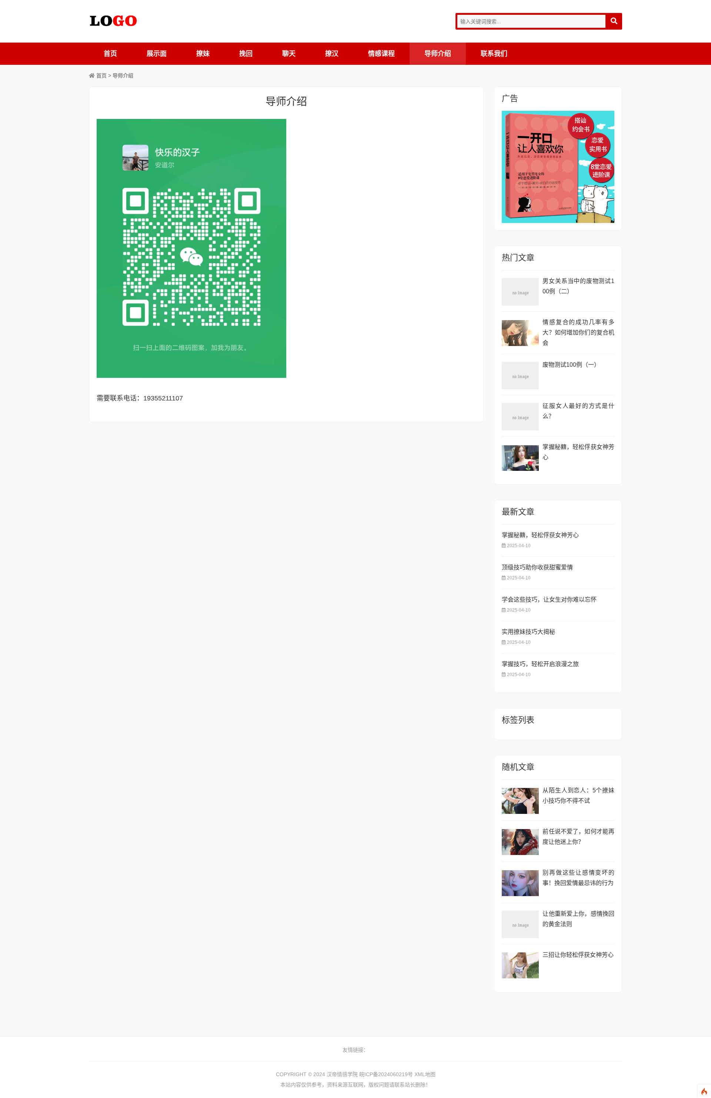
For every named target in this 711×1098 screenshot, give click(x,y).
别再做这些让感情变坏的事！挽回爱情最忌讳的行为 (578, 877)
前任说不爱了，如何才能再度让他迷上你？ (578, 836)
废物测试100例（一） (571, 365)
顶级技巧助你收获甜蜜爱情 (537, 567)
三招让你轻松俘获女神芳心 (578, 955)
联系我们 (494, 53)
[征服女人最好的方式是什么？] (520, 416)
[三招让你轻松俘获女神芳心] (520, 965)
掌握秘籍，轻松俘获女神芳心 (578, 452)
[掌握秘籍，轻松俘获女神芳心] (520, 458)
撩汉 (331, 53)
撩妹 (203, 53)
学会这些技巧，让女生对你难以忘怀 (549, 599)
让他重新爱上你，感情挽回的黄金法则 (578, 919)
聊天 (289, 53)
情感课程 (381, 53)
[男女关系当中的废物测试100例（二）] (520, 292)
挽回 (246, 53)
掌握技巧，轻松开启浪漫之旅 (540, 664)
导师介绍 (437, 53)
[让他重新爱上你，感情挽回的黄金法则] (520, 924)
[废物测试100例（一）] (520, 375)
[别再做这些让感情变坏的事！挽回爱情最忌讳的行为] (520, 883)
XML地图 (424, 1074)
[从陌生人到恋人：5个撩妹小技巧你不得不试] (520, 801)
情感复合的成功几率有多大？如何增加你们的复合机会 (578, 332)
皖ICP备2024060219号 (386, 1074)
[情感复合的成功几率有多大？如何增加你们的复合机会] (520, 333)
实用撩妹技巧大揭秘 (528, 632)
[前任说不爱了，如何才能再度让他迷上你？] (520, 842)
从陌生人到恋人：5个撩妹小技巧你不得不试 (578, 795)
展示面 (157, 53)
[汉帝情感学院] (113, 21)
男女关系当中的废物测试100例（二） (578, 286)
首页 (110, 53)
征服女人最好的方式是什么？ (578, 411)
